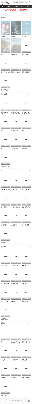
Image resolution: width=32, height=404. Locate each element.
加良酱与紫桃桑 (27, 148)
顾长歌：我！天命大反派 (9, 301)
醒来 (2, 131)
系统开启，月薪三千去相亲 (9, 395)
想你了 (3, 36)
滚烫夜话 (4, 242)
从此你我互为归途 (17, 360)
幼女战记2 (25, 266)
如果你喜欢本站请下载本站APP (16, 10)
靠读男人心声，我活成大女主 (10, 377)
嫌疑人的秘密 (15, 342)
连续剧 (15, 6)
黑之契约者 (25, 301)
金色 (23, 131)
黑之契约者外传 (16, 283)
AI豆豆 (13, 301)
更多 (29, 17)
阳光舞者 (14, 54)
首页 (3, 6)
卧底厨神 (4, 225)
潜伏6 (13, 36)
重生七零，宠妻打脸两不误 (19, 377)
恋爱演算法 (4, 113)
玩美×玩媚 (4, 266)
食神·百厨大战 (5, 189)
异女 (2, 342)
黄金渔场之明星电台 (7, 207)
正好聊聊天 (14, 225)
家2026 (3, 54)
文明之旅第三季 (16, 189)
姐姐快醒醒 (25, 225)
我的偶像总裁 (5, 166)
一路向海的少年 (16, 207)
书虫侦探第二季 (16, 131)
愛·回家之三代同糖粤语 (18, 113)
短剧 (4, 323)
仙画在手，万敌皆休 (7, 360)
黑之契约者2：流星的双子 (9, 283)
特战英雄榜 (14, 148)
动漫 (28, 6)
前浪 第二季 (25, 36)
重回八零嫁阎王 (27, 377)
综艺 (22, 6)
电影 (8, 6)
